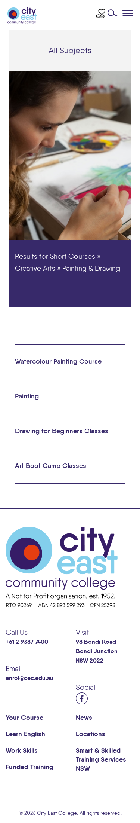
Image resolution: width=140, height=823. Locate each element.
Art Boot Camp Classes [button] (50, 466)
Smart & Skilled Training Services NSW (101, 759)
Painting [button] (27, 396)
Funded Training (29, 767)
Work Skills (22, 750)
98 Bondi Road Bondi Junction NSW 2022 (97, 651)
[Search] (114, 15)
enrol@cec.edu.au (29, 679)
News (84, 718)
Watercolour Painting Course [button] (58, 361)
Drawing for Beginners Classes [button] (61, 431)
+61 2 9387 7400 (27, 642)
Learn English (25, 734)
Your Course (24, 718)
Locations (90, 734)
